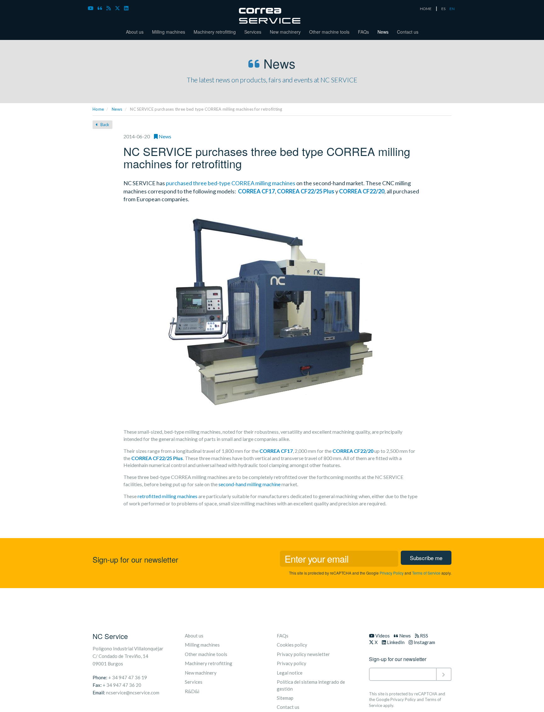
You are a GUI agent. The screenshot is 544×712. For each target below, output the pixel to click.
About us (135, 32)
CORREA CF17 (256, 191)
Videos (382, 635)
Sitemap (285, 698)
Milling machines (168, 32)
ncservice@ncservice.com (132, 692)
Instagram (424, 642)
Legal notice (290, 673)
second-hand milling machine (249, 484)
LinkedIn (395, 642)
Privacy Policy (392, 573)
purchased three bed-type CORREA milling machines (230, 183)
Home (98, 109)
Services (252, 32)
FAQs (363, 32)
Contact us (407, 32)
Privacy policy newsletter (303, 654)
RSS (423, 635)
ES (443, 8)
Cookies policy (292, 645)
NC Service (110, 636)
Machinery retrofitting (215, 32)
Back (104, 124)
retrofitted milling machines (167, 496)
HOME (426, 8)
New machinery (285, 32)
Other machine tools (329, 32)
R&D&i (192, 691)
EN (452, 8)
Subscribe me (426, 558)
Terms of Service (426, 573)
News (382, 32)
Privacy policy (291, 663)
